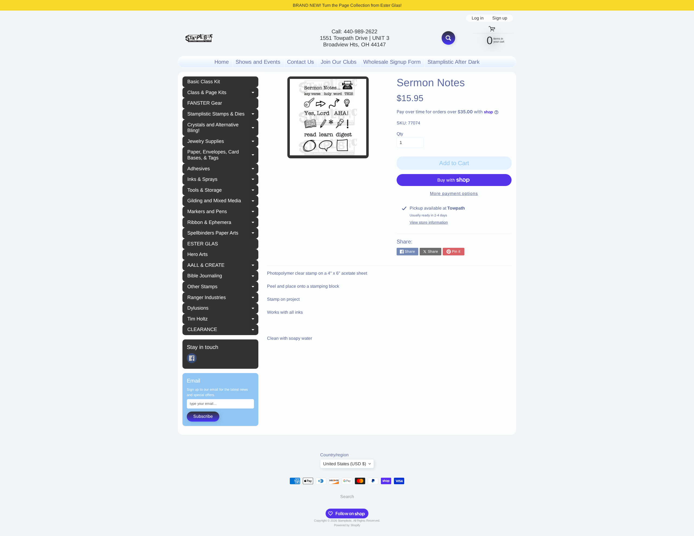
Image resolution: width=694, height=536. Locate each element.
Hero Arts (197, 254)
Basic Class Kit (203, 81)
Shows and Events (258, 62)
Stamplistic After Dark (454, 62)
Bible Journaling (222, 276)
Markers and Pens (222, 212)
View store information (429, 222)
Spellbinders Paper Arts (222, 233)
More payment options (454, 193)
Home (221, 62)
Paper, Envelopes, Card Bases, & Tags (222, 155)
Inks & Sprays (222, 180)
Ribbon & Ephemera (222, 223)
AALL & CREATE (222, 265)
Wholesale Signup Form (392, 62)
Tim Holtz (222, 319)
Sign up (499, 18)
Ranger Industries (222, 298)
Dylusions (222, 308)
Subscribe (203, 416)
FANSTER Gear (204, 103)
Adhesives (222, 169)
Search (347, 496)
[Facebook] (192, 358)
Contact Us (300, 62)
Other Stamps (222, 287)
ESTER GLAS (202, 243)
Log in (478, 18)
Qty (400, 133)
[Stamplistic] (199, 38)
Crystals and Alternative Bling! (222, 127)
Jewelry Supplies (222, 142)
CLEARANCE (222, 330)
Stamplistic (345, 520)
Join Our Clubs (338, 62)
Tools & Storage (222, 190)
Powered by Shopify (347, 525)
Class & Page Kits (222, 93)
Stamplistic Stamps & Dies (222, 114)
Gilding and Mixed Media (222, 201)
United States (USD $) (344, 463)
